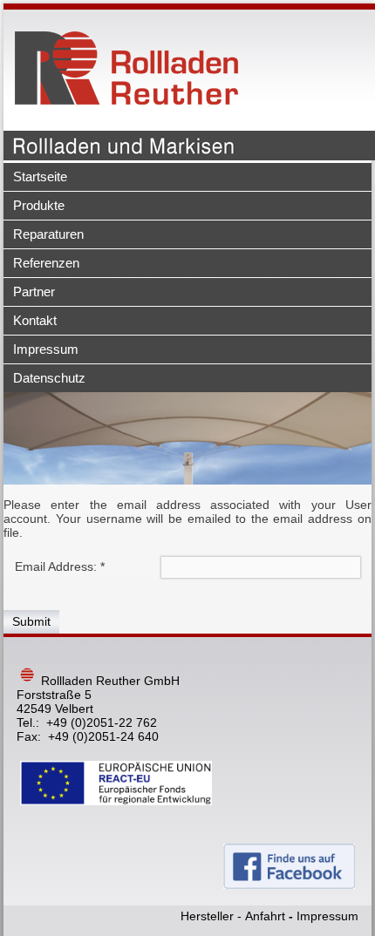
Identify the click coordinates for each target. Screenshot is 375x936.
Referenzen (46, 262)
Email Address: (60, 566)
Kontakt (35, 320)
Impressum (45, 349)
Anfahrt (265, 916)
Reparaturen (48, 234)
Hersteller (207, 916)
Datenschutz (49, 377)
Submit (31, 621)
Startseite (40, 176)
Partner (34, 291)
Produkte (39, 205)
